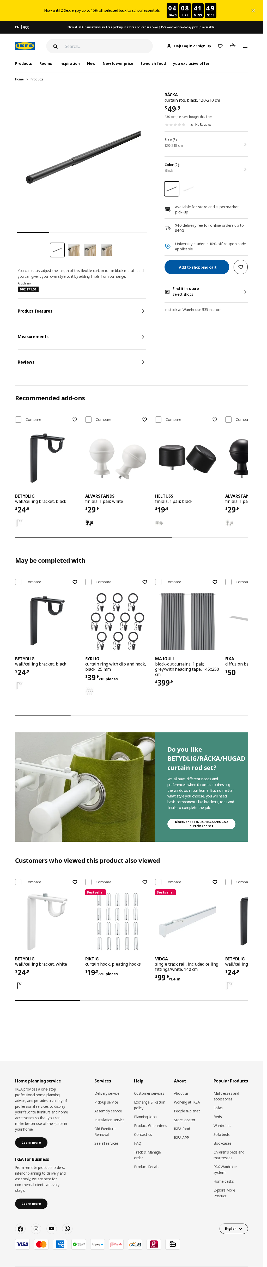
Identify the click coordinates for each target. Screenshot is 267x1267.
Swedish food (153, 63)
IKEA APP (181, 1137)
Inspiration (69, 63)
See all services (106, 1143)
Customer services (149, 1093)
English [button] (230, 1228)
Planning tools (145, 1116)
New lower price (118, 63)
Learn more (31, 1142)
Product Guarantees (150, 1125)
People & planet (187, 1110)
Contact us (143, 1134)
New (91, 63)
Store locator (184, 1119)
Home (19, 79)
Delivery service (106, 1093)
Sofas (218, 1107)
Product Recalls (146, 1166)
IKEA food (182, 1128)
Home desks (224, 1181)
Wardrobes (222, 1125)
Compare (33, 419)
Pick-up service (106, 1102)
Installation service (109, 1119)
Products (37, 79)
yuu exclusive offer (191, 63)
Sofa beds (222, 1134)
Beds (218, 1116)
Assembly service (108, 1110)
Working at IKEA (187, 1102)
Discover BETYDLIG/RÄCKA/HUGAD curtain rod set (201, 824)
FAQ (137, 1143)
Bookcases (223, 1143)
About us (181, 1093)
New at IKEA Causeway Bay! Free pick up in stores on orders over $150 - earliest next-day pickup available (141, 27)
